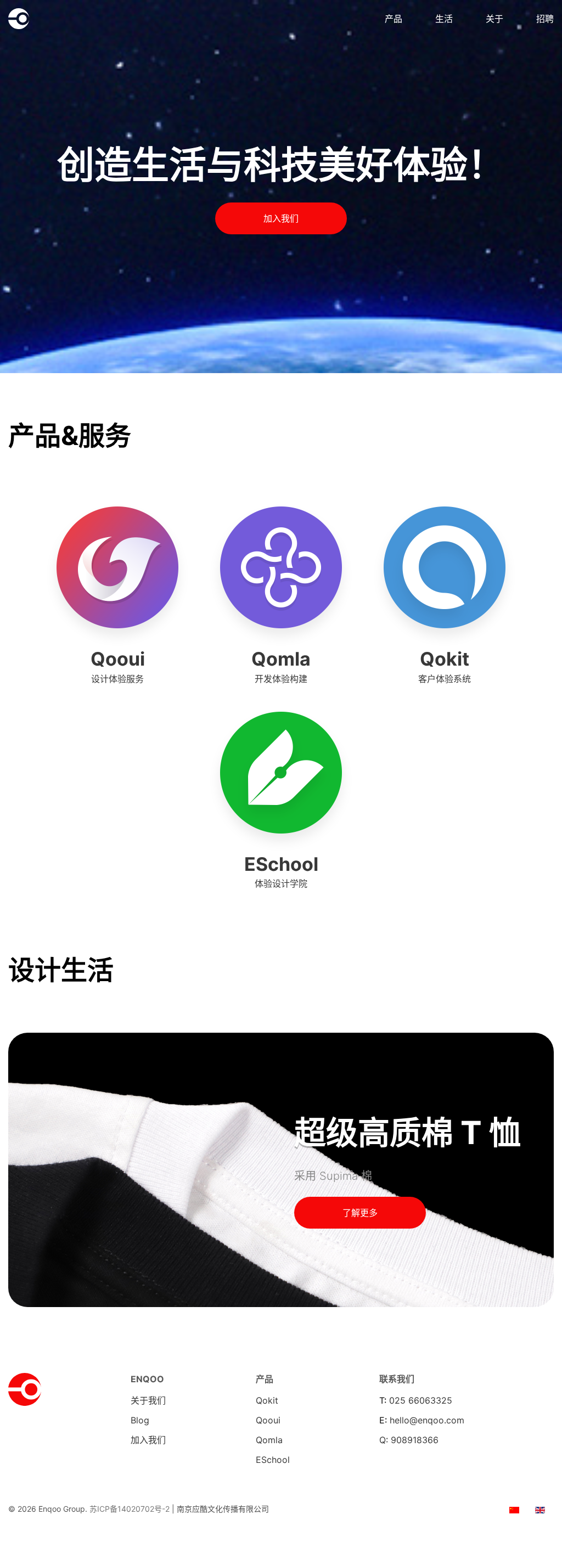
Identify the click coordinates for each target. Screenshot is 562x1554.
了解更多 (360, 1212)
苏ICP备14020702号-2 (129, 1508)
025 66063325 (420, 1400)
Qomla (269, 1439)
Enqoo (45, 18)
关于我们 (148, 1400)
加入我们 (281, 218)
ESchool (273, 1459)
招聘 (545, 18)
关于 (494, 18)
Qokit (267, 1400)
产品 (393, 18)
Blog (140, 1420)
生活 (444, 18)
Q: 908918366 (409, 1439)
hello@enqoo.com (427, 1420)
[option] (514, 1509)
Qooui (268, 1420)
